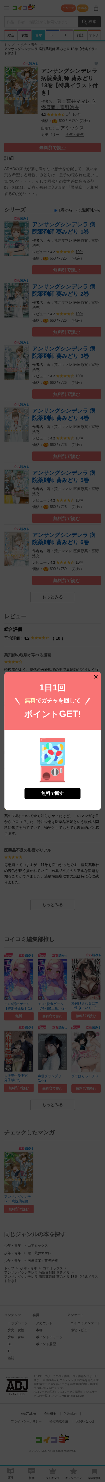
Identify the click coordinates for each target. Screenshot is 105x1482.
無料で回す (52, 793)
